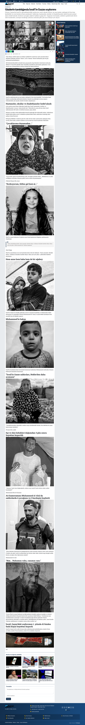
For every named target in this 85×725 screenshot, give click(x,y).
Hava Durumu (29, 715)
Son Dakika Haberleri (30, 718)
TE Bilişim (78, 722)
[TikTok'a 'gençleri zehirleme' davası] (13, 661)
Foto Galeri (9, 1)
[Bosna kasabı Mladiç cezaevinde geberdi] (46, 661)
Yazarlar (22, 1)
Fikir (24, 3)
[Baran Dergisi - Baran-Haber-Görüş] (9, 4)
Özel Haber (38, 3)
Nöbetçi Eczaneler (11, 715)
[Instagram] (67, 707)
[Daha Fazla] (13, 51)
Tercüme (44, 3)
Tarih (65, 3)
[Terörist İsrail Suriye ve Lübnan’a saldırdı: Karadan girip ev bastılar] (29, 674)
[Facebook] (62, 707)
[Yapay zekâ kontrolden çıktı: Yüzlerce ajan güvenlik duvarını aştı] (46, 674)
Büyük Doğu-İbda (56, 3)
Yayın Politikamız (23, 722)
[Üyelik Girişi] (79, 1)
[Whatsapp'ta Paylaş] (11, 51)
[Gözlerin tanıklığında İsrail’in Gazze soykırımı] (30, 35)
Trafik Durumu (47, 715)
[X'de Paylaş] (8, 51)
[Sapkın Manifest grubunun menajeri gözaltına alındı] (13, 674)
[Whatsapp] (71, 707)
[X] (65, 707)
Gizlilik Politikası (8, 722)
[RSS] (73, 707)
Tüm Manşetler (10, 718)
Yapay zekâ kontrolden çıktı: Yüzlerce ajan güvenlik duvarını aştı (45, 680)
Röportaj (28, 3)
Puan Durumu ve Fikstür (68, 715)
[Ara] (77, 4)
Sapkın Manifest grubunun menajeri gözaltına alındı (12, 680)
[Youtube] (69, 707)
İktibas (49, 3)
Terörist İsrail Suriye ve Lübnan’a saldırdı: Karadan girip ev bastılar (29, 680)
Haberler (33, 3)
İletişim (14, 722)
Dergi (62, 3)
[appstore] (67, 710)
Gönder (8, 699)
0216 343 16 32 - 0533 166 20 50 (38, 709)
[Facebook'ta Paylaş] (6, 51)
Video (16, 1)
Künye (18, 722)
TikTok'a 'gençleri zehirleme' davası (12, 667)
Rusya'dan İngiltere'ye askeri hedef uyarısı (28, 667)
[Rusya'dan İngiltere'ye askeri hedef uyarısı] (29, 661)
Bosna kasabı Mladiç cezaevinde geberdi (45, 667)
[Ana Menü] (79, 4)
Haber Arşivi (47, 718)
